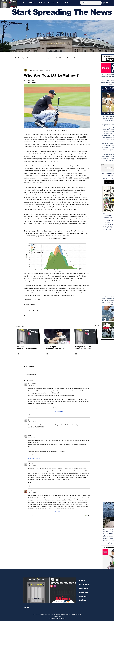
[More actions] (89, 70)
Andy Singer (28, 299)
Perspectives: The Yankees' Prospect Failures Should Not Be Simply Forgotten (85, 347)
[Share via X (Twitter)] (29, 310)
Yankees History (59, 58)
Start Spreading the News (22, 58)
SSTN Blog (84, 584)
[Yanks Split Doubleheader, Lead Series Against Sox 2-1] (57, 336)
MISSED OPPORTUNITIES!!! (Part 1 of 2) (28, 347)
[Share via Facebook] (25, 310)
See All (97, 326)
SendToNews (57, 616)
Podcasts (83, 588)
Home (82, 581)
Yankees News (38, 58)
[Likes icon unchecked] (29, 415)
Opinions (32, 304)
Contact (83, 596)
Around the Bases (72, 58)
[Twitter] (104, 3)
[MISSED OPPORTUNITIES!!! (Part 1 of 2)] (28, 336)
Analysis (48, 58)
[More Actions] (89, 385)
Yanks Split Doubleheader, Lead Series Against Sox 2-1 (56, 347)
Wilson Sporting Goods (63, 614)
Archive (82, 600)
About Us (83, 592)
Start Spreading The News (61, 12)
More (82, 58)
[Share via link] (38, 310)
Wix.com (63, 618)
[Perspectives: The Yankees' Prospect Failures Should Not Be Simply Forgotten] (86, 336)
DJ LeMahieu (38, 299)
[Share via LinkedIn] (33, 310)
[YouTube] (107, 3)
